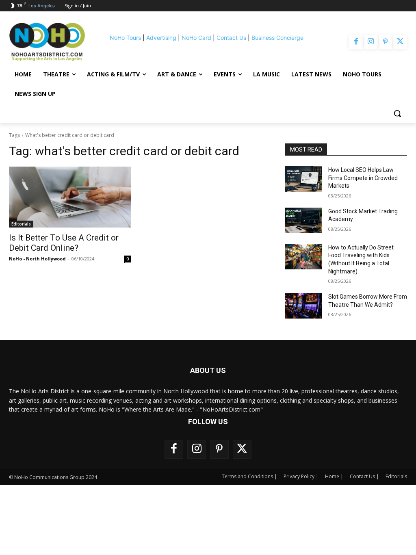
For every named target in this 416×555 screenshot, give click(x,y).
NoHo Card (196, 37)
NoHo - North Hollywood (37, 259)
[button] (397, 113)
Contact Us (231, 37)
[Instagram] (370, 42)
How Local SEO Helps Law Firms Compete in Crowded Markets (363, 178)
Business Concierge (277, 37)
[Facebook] (356, 42)
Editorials (21, 224)
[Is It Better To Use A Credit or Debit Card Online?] (70, 197)
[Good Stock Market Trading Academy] (303, 220)
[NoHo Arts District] (47, 42)
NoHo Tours (125, 37)
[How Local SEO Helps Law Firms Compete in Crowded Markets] (303, 179)
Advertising (161, 37)
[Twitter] (400, 42)
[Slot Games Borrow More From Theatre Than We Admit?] (303, 306)
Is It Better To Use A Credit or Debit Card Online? (64, 243)
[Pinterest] (385, 42)
